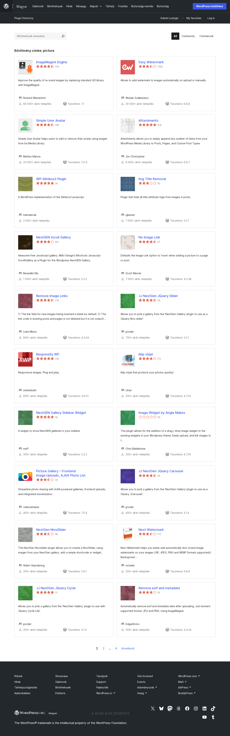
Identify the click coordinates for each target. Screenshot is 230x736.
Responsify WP (47, 354)
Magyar (53, 713)
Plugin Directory (23, 18)
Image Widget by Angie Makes (162, 413)
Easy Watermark (151, 62)
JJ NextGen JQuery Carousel (161, 471)
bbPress (184, 687)
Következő (128, 648)
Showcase (61, 676)
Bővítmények (63, 687)
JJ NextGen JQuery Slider (158, 296)
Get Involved (145, 676)
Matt (182, 681)
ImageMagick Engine (51, 62)
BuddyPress (187, 693)
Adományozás (147, 687)
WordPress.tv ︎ (105, 693)
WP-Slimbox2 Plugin (51, 179)
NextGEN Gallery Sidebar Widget (61, 413)
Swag (142, 693)
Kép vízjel (146, 354)
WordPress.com (189, 676)
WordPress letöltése (209, 6)
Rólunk (18, 676)
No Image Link (149, 237)
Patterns (60, 693)
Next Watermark (151, 530)
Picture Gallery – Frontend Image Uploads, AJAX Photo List (61, 473)
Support (101, 681)
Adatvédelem (22, 693)
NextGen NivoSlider (51, 530)
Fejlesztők (102, 687)
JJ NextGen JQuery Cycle (56, 588)
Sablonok (61, 681)
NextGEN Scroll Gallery (53, 237)
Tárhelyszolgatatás (25, 687)
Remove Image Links (52, 296)
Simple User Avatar (50, 120)
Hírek (17, 681)
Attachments (148, 120)
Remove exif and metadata (159, 588)
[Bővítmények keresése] (63, 36)
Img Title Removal (152, 179)
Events (141, 681)
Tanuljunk (102, 676)
